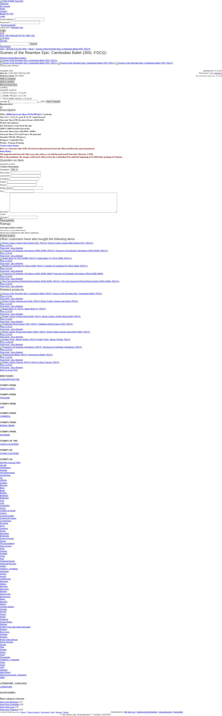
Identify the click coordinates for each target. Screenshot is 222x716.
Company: (4, 179)
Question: (4, 212)
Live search (45, 712)
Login (2, 16)
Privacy (23, 712)
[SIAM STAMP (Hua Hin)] (11, 1)
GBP (28, 36)
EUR (2, 33)
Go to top (9, 370)
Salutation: (5, 170)
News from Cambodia (9, 704)
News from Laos (7, 707)
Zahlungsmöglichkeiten (147, 712)
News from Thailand (9, 710)
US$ (11, 36)
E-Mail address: (7, 19)
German (3, 41)
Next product (20, 58)
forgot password (8, 25)
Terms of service (33, 712)
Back (2, 370)
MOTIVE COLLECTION (16, 49)
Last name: (5, 176)
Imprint (65, 712)
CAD (32, 36)
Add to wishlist (7, 82)
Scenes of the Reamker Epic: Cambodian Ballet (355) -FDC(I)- (63, 49)
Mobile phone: (6, 188)
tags (52, 712)
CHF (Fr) (21, 36)
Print (15, 370)
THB (7, 36)
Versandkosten (165, 712)
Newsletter (178, 712)
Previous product (7, 58)
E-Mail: (3, 182)
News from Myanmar (9, 702)
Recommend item (8, 85)
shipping (218, 73)
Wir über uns (129, 712)
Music (31, 49)
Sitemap (59, 712)
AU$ (15, 36)
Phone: (3, 185)
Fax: (2, 191)
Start (2, 49)
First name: (5, 173)
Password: (5, 22)
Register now (17, 27)
